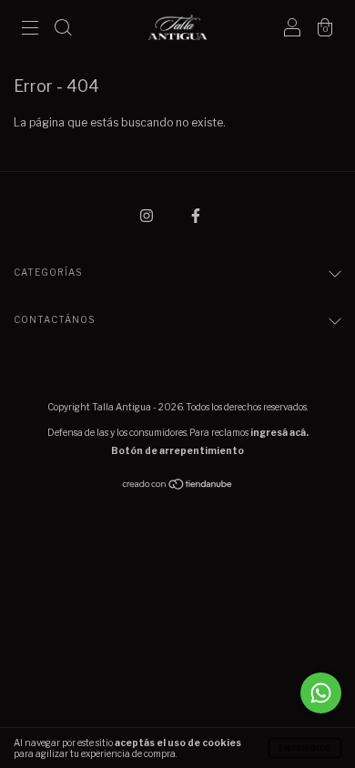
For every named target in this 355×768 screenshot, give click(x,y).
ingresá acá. (279, 432)
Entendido (305, 748)
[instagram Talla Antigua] (148, 215)
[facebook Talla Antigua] (195, 215)
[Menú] (30, 29)
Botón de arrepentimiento (177, 450)
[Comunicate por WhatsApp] (320, 692)
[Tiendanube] (178, 486)
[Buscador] (63, 29)
